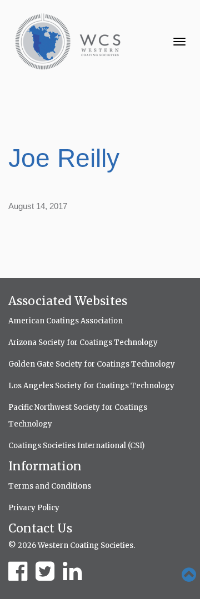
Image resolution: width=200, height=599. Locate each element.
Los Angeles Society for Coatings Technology (91, 385)
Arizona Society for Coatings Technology (83, 342)
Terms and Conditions (49, 486)
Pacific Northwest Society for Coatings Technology (77, 416)
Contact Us (40, 528)
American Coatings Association (65, 321)
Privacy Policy (33, 507)
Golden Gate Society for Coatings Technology (91, 364)
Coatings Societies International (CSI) (76, 445)
